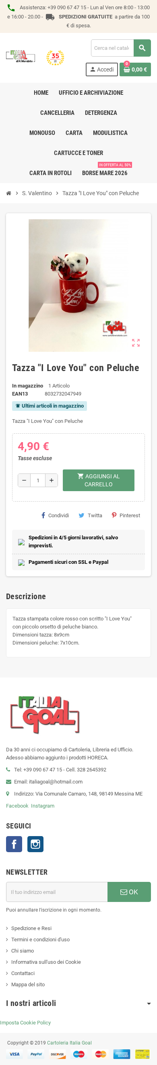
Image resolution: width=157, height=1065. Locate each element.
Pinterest (130, 515)
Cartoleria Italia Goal (69, 1043)
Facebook (17, 806)
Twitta (95, 515)
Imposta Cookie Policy (25, 1023)
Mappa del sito (28, 984)
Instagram (42, 806)
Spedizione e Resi (31, 928)
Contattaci (23, 973)
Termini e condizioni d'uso (40, 939)
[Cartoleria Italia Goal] (35, 57)
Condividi (58, 515)
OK (132, 892)
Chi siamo (22, 951)
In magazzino (27, 386)
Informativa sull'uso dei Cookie (46, 962)
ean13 (20, 394)
